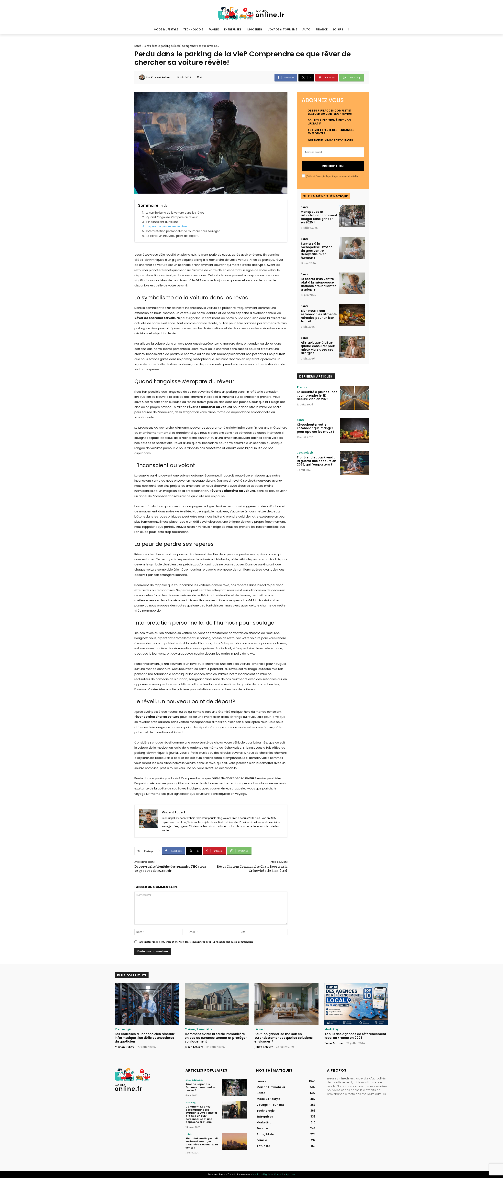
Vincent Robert (160, 77)
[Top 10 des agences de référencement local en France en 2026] (356, 1004)
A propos (290, 1174)
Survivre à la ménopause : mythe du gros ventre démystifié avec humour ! (316, 250)
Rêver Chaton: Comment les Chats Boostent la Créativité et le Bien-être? (252, 868)
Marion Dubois (125, 1046)
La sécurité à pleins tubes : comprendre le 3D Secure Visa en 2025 (317, 395)
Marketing (331, 1029)
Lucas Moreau (333, 1043)
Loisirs (189, 1134)
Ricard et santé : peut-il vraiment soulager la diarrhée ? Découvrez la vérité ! (201, 1143)
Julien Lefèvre (194, 1046)
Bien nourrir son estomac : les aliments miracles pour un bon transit (319, 316)
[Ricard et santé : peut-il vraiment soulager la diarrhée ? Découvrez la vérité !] (234, 1141)
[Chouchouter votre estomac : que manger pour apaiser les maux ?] (354, 430)
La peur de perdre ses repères (167, 226)
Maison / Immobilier (198, 1029)
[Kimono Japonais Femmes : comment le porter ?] (234, 1087)
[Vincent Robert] (142, 77)
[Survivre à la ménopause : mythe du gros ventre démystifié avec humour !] (352, 248)
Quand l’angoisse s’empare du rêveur (172, 217)
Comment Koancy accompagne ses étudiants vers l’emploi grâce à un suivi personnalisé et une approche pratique (201, 1114)
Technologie (305, 452)
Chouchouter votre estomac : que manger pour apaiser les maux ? (316, 428)
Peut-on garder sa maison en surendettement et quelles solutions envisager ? (283, 1038)
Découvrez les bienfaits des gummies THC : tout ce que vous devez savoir (170, 868)
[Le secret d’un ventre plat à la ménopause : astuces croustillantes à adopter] (352, 283)
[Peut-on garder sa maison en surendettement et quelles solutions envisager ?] (286, 1004)
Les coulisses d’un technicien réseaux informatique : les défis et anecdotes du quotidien (145, 1038)
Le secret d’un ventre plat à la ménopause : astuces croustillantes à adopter (318, 284)
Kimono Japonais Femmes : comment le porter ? (200, 1087)
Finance (302, 387)
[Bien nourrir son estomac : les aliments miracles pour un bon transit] (352, 315)
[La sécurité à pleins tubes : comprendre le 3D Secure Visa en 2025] (354, 398)
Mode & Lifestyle (194, 1080)
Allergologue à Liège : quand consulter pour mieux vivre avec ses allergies (318, 347)
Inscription (333, 166)
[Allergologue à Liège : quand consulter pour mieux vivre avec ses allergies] (352, 347)
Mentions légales (262, 1174)
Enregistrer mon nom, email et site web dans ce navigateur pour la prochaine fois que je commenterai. (196, 941)
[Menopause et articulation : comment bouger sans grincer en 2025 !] (352, 216)
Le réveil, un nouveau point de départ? (173, 236)
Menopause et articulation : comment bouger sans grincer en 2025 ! (319, 217)
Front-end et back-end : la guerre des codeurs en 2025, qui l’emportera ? (316, 460)
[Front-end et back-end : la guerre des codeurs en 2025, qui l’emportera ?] (354, 463)
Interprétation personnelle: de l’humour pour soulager (183, 231)
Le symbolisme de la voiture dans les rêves (175, 213)
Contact (278, 1174)
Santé (137, 45)
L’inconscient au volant (162, 222)
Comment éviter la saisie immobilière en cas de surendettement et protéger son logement (216, 1038)
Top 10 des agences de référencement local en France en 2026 (355, 1036)
